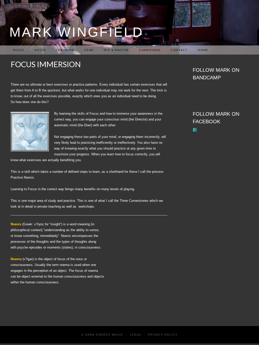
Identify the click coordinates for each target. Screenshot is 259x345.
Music (19, 50)
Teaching (65, 50)
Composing (150, 50)
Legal (135, 334)
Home (203, 50)
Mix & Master (116, 50)
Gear (89, 50)
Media (40, 50)
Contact (179, 50)
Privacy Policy (163, 334)
